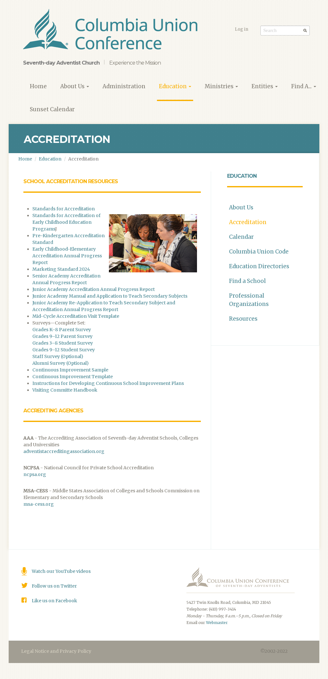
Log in (241, 29)
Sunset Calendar (52, 109)
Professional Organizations (249, 300)
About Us (73, 86)
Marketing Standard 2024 (61, 269)
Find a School (247, 281)
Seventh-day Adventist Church (61, 63)
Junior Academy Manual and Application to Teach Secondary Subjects (109, 296)
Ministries (220, 86)
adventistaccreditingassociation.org (63, 451)
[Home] (112, 30)
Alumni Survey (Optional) (60, 363)
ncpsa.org (34, 474)
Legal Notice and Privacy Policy (56, 651)
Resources (243, 318)
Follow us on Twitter (54, 586)
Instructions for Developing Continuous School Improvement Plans (108, 383)
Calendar (241, 236)
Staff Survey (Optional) (57, 356)
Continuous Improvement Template (72, 376)
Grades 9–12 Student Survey (63, 350)
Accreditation (247, 222)
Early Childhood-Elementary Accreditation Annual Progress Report (67, 255)
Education (173, 86)
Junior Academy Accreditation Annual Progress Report (93, 289)
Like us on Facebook (54, 601)
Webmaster (217, 622)
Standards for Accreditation (63, 209)
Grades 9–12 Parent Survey (62, 336)
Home (38, 86)
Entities (263, 86)
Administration (123, 86)
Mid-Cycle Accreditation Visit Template (75, 316)
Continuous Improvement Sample (70, 370)
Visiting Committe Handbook (64, 390)
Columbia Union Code (259, 251)
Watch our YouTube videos (61, 571)
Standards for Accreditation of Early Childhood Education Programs (66, 222)
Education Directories (259, 266)
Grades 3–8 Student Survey (62, 343)
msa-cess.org (38, 504)
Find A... (302, 86)
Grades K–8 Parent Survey (61, 329)
